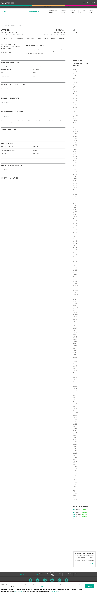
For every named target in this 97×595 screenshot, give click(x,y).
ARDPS (75, 325)
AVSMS (75, 448)
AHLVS (75, 184)
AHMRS (75, 196)
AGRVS (75, 86)
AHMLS (75, 193)
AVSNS (75, 450)
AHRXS (75, 229)
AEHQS (75, 77)
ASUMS (75, 360)
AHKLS (75, 177)
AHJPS (75, 169)
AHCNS (75, 106)
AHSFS (75, 242)
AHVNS (75, 278)
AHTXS (75, 276)
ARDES (75, 321)
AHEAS (75, 133)
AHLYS (75, 186)
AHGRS (75, 157)
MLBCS (75, 494)
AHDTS (75, 128)
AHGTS (75, 158)
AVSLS (75, 446)
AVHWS (75, 412)
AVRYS (75, 445)
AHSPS (75, 258)
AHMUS (75, 198)
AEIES (74, 79)
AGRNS (75, 84)
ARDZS (75, 332)
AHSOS (75, 256)
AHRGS (75, 222)
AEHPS (75, 75)
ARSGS (75, 347)
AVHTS (75, 407)
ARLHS (75, 336)
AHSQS (75, 260)
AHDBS (75, 117)
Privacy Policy (40, 587)
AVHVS (75, 410)
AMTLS (75, 311)
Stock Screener (33, 11)
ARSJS (75, 349)
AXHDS (75, 459)
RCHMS (75, 497)
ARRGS (75, 341)
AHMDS (75, 191)
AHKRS (75, 180)
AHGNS (75, 155)
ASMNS (75, 354)
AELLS (75, 81)
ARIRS (74, 334)
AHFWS (75, 149)
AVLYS (75, 437)
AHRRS (75, 224)
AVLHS (75, 428)
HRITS (74, 477)
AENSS (75, 82)
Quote (11, 38)
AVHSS (75, 405)
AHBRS (75, 97)
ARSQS (75, 352)
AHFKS (75, 142)
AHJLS (74, 167)
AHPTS (75, 216)
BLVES (75, 468)
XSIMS (75, 499)
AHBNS (75, 95)
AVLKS (75, 432)
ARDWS (75, 331)
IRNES (74, 481)
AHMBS (75, 189)
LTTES (74, 486)
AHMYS (75, 200)
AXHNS (75, 463)
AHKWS (75, 182)
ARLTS (75, 340)
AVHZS (75, 418)
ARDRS (75, 327)
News (39, 38)
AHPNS (75, 211)
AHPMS (75, 209)
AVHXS (75, 414)
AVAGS (75, 367)
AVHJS (75, 396)
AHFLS (75, 144)
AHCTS (75, 110)
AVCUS (75, 376)
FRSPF (78, 519)
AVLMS (75, 434)
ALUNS (75, 303)
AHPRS (75, 215)
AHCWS (75, 115)
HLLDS (75, 474)
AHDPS (75, 126)
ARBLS (75, 318)
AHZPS (75, 296)
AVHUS (75, 408)
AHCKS (75, 102)
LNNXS (75, 485)
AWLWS (75, 456)
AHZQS (75, 298)
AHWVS (75, 294)
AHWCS (75, 285)
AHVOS (75, 280)
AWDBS (75, 454)
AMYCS (75, 312)
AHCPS (75, 108)
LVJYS (74, 490)
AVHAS (75, 389)
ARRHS (75, 343)
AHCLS (75, 104)
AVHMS (75, 399)
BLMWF (78, 514)
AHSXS (75, 269)
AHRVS (75, 227)
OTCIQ (91, 2)
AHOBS (75, 204)
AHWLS (75, 287)
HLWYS (75, 475)
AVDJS (75, 378)
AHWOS (75, 291)
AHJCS (75, 164)
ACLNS (75, 70)
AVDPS (75, 383)
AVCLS (75, 372)
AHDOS (75, 124)
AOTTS (75, 316)
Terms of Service (54, 591)
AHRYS (75, 231)
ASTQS (75, 358)
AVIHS (12, 25)
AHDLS (75, 120)
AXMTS (75, 466)
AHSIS (75, 245)
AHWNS (75, 289)
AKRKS (75, 302)
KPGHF (78, 510)
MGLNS (75, 492)
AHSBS (75, 235)
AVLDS (75, 425)
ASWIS (75, 361)
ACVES (75, 71)
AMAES (75, 305)
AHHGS (75, 162)
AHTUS (75, 274)
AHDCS (75, 119)
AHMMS (75, 195)
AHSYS (75, 271)
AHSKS (75, 249)
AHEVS (75, 139)
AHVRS (75, 282)
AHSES (75, 240)
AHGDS (75, 153)
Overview (5, 38)
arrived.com (4, 51)
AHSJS (75, 247)
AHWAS (75, 283)
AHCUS (75, 111)
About (84, 2)
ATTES (75, 363)
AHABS (75, 88)
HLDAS (75, 472)
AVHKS (75, 398)
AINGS (75, 300)
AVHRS (75, 403)
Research (61, 38)
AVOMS (75, 439)
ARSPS (75, 350)
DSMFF (78, 512)
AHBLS (75, 93)
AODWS (75, 314)
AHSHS (75, 244)
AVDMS (75, 381)
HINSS (75, 470)
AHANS (75, 90)
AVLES (75, 427)
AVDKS (75, 379)
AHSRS (75, 262)
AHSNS (75, 254)
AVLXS (75, 436)
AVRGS (75, 443)
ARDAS (75, 320)
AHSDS (75, 238)
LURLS (75, 488)
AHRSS (75, 225)
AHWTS (75, 292)
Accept (89, 586)
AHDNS (75, 122)
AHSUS (75, 265)
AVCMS (75, 374)
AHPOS (75, 213)
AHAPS (75, 91)
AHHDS (75, 160)
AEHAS (75, 73)
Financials (46, 38)
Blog (88, 2)
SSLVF (78, 517)
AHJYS (75, 173)
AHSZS (75, 273)
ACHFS (75, 68)
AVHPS (75, 401)
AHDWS (75, 131)
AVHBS (75, 390)
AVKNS (75, 419)
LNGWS (75, 483)
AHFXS (75, 151)
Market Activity (4, 25)
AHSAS (75, 233)
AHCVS (75, 113)
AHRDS (75, 220)
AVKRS (75, 421)
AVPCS (75, 441)
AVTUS (75, 452)
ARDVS (75, 329)
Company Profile (20, 38)
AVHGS (75, 394)
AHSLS (75, 251)
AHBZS (75, 100)
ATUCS (75, 365)
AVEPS (75, 385)
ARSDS (75, 345)
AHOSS (75, 207)
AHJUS (75, 171)
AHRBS (75, 218)
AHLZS (75, 187)
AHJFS (74, 166)
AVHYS (75, 416)
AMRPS (75, 309)
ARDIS (75, 323)
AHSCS (75, 236)
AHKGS (75, 175)
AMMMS (75, 307)
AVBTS (75, 369)
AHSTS (75, 264)
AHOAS (75, 202)
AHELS (75, 137)
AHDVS (75, 129)
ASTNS (75, 356)
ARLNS (75, 338)
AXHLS (75, 461)
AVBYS (75, 370)
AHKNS (75, 178)
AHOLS (75, 206)
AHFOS (75, 146)
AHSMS (75, 253)
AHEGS (75, 135)
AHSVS (75, 267)
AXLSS (75, 465)
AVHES (75, 392)
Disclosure (54, 38)
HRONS (75, 479)
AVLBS (75, 423)
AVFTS (75, 387)
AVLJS (74, 430)
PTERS (75, 495)
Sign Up (91, 564)
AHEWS (75, 140)
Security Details (31, 38)
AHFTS (75, 148)
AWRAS (75, 457)
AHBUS (75, 99)
